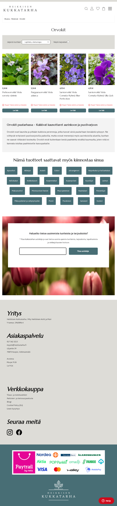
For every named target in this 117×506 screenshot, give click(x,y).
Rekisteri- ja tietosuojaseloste (20, 398)
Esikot (57, 170)
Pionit (51, 201)
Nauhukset (82, 191)
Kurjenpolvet (71, 181)
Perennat (14, 19)
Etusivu (7, 19)
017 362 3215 (12, 342)
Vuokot (100, 201)
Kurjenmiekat (51, 181)
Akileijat (27, 170)
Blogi (9, 402)
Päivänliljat (100, 191)
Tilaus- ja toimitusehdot (17, 395)
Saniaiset (83, 201)
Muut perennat (63, 191)
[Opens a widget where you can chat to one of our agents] (106, 501)
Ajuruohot (11, 170)
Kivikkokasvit (32, 181)
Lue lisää (15, 110)
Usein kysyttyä (13, 409)
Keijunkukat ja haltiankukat (99, 170)
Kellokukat (13, 181)
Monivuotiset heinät (40, 191)
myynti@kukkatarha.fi (16, 345)
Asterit (42, 170)
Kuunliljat (89, 181)
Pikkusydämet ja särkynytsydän (27, 201)
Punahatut (67, 201)
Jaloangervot (74, 170)
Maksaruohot (17, 191)
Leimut (105, 181)
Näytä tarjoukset (60, 42)
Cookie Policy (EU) (15, 405)
